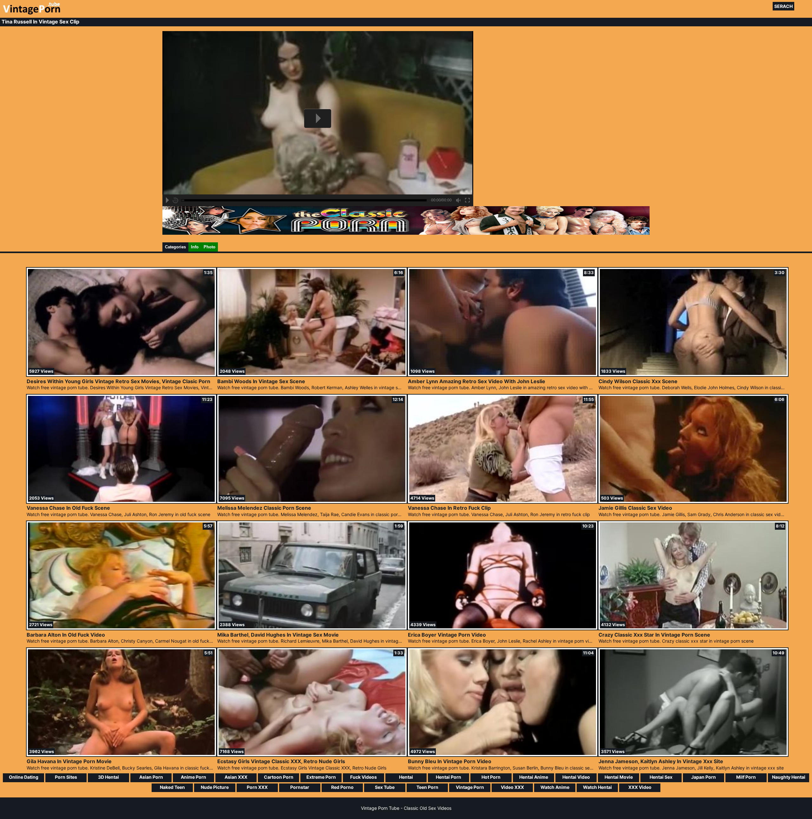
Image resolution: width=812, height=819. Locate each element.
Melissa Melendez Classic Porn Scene (264, 508)
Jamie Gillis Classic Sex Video (635, 508)
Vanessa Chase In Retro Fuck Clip (449, 508)
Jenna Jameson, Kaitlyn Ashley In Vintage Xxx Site (661, 761)
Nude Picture (215, 787)
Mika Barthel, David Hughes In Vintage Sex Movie (278, 635)
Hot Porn (491, 777)
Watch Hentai (597, 787)
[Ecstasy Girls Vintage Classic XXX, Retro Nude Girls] (312, 754)
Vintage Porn (470, 787)
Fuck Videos (363, 777)
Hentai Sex (661, 777)
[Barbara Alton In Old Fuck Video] (121, 628)
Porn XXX (257, 787)
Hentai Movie (619, 777)
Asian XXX (236, 777)
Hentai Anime (533, 777)
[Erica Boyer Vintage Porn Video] (502, 628)
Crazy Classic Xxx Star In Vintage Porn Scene (654, 635)
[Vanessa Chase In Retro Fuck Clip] (502, 501)
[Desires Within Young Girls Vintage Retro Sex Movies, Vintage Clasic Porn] (121, 374)
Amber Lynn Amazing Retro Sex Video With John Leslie (476, 381)
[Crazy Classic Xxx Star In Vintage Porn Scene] (693, 628)
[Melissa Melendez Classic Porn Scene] (312, 501)
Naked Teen (172, 787)
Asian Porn (151, 777)
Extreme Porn (321, 777)
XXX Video (640, 787)
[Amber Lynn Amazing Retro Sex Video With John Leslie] (502, 374)
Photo (209, 247)
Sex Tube (385, 787)
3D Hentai (108, 777)
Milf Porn (746, 777)
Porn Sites (66, 777)
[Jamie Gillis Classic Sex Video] (693, 501)
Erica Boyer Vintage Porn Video (447, 635)
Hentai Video (576, 777)
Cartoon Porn (278, 777)
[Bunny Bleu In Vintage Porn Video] (502, 754)
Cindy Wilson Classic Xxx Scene (638, 381)
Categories (175, 247)
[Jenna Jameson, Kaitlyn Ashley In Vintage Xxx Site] (693, 754)
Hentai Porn (448, 777)
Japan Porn (703, 777)
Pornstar (299, 787)
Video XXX (512, 787)
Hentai (406, 777)
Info (195, 247)
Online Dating (23, 777)
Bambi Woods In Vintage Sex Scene (261, 381)
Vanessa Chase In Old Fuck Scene (68, 508)
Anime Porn (193, 777)
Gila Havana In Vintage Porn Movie (69, 761)
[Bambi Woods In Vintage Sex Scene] (312, 374)
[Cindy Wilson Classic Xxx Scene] (693, 374)
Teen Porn (427, 787)
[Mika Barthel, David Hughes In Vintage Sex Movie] (312, 628)
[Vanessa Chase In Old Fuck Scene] (121, 501)
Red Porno (342, 787)
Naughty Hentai (788, 777)
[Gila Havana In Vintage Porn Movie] (121, 754)
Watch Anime (554, 787)
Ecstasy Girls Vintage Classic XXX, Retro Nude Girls (281, 761)
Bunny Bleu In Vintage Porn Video (449, 761)
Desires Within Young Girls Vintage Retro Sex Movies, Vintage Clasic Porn (118, 381)
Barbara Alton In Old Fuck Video (66, 635)
